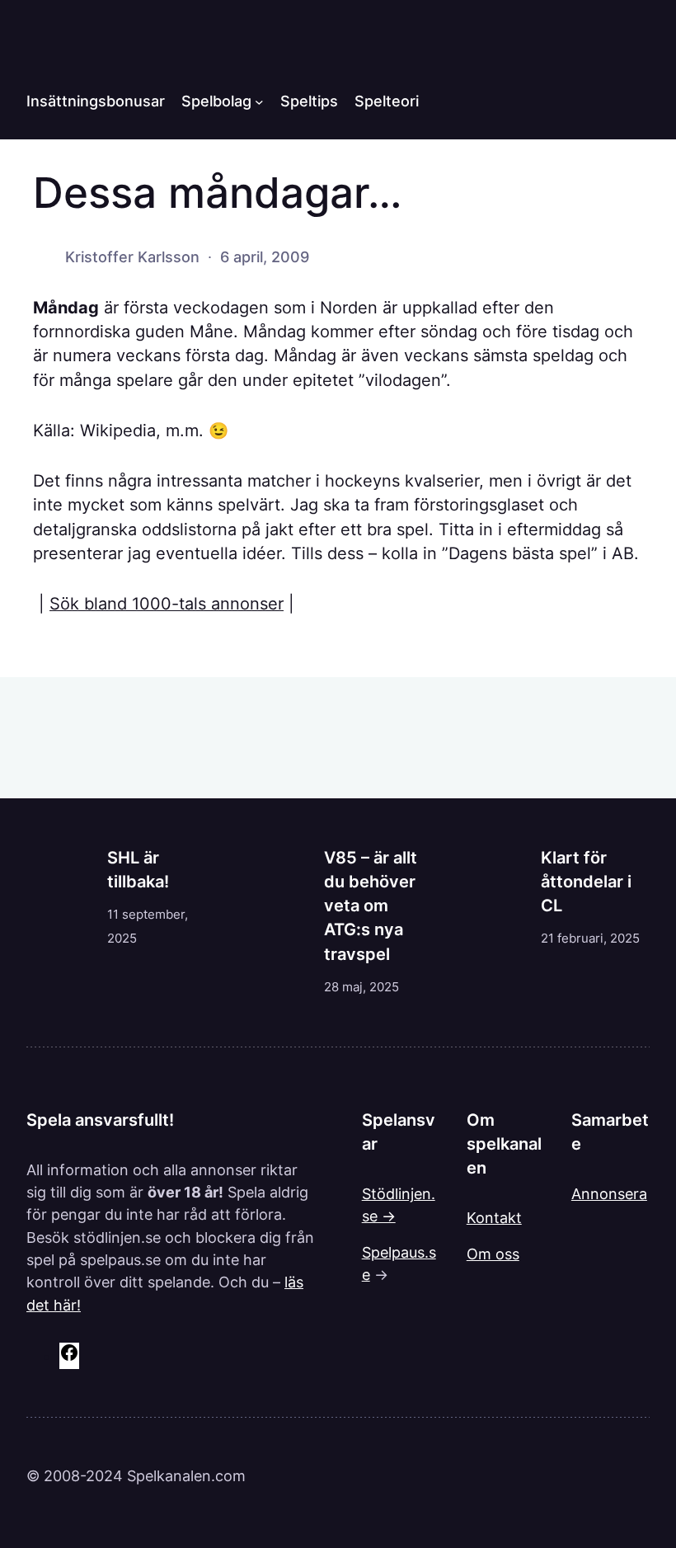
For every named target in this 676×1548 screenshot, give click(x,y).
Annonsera (609, 1193)
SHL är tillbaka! (138, 870)
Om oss (493, 1254)
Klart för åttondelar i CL (586, 882)
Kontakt (494, 1217)
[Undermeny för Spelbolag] (259, 101)
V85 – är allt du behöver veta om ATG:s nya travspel (370, 906)
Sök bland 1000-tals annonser (166, 604)
